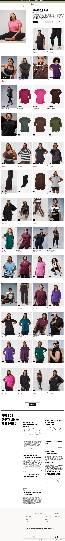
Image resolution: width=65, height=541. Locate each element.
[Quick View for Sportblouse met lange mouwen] (31, 392)
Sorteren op (60, 24)
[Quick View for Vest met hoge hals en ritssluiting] (47, 392)
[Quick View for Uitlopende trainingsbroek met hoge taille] (31, 307)
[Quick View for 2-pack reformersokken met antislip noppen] (31, 193)
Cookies (39, 539)
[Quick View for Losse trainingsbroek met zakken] (63, 51)
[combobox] (53, 4)
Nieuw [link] (8, 6)
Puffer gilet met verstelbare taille (21, 79)
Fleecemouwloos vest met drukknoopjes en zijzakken (39, 193)
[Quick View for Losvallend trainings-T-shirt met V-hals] (47, 250)
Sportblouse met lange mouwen (20, 392)
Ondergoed (27, 521)
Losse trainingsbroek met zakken (52, 51)
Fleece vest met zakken (50, 363)
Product (53, 24)
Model (56, 24)
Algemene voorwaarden (34, 539)
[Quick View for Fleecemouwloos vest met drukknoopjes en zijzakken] (47, 193)
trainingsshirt (25, 488)
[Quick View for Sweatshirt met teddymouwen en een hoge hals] (63, 165)
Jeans (26, 522)
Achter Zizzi (57, 513)
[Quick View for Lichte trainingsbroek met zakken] (63, 250)
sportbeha (49, 465)
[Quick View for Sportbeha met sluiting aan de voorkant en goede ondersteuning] (16, 79)
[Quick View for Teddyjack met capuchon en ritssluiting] (16, 222)
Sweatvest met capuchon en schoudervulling (53, 193)
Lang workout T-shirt (35, 51)
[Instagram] (55, 536)
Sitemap (42, 539)
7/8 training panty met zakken (51, 278)
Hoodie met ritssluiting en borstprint (52, 392)
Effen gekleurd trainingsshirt (51, 79)
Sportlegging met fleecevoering (5, 108)
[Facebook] (57, 536)
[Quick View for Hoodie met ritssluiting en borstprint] (63, 392)
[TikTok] (58, 536)
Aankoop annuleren (48, 521)
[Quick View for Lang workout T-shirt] (47, 51)
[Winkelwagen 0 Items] (63, 4)
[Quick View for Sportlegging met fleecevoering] (16, 108)
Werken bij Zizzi (57, 516)
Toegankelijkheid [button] (47, 519)
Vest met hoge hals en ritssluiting (36, 392)
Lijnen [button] (24, 6)
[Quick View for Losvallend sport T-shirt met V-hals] (31, 278)
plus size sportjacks (26, 468)
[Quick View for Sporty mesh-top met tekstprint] (31, 222)
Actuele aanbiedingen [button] (18, 6)
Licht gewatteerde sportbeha (4, 165)
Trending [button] (11, 6)
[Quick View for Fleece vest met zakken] (63, 364)
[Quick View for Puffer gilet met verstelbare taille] (31, 79)
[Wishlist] (46, 29)
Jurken (27, 519)
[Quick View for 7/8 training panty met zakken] (63, 278)
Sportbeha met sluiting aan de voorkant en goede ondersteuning (7, 80)
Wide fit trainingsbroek (4, 193)
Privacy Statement (28, 539)
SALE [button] (31, 6)
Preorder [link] (28, 6)
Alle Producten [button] (3, 6)
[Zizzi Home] (32, 3)
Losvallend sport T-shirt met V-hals (21, 278)
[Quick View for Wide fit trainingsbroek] (16, 193)
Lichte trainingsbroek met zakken (52, 250)
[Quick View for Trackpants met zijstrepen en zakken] (47, 222)
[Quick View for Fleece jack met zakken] (63, 335)
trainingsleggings (31, 444)
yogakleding (34, 417)
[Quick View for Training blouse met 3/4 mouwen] (47, 307)
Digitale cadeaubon (48, 516)
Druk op (56, 514)
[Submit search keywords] (48, 3)
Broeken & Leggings (28, 516)
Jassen (27, 514)
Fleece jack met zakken (51, 335)
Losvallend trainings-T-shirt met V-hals (37, 250)
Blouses (27, 513)
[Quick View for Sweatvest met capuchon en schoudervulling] (63, 193)
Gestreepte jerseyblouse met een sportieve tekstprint (23, 165)
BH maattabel (47, 514)
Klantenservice (47, 513)
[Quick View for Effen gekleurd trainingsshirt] (63, 79)
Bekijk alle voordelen (38, 514)
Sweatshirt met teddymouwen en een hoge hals (53, 165)
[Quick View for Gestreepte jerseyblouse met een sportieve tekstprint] (31, 165)
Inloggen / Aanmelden (38, 513)
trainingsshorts (53, 456)
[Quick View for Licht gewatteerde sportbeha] (16, 165)
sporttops (59, 447)
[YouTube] (60, 536)
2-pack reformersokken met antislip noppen (22, 193)
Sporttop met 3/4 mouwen (20, 108)
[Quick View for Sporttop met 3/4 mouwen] (31, 108)
